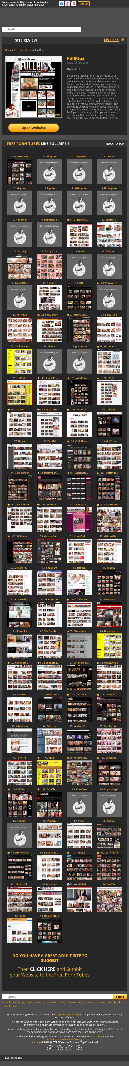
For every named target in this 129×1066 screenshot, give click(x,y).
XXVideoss (22, 726)
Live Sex (111, 39)
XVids (111, 378)
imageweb (81, 156)
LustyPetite (111, 852)
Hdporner (21, 219)
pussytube (81, 346)
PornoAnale (111, 662)
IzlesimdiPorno (52, 473)
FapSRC (51, 441)
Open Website (34, 127)
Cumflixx (52, 789)
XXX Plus (81, 694)
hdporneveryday (53, 219)
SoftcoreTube (52, 409)
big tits (31, 1002)
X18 (81, 283)
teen (96, 1002)
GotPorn (111, 441)
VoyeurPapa (111, 789)
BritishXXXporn (83, 219)
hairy (102, 1002)
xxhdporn (51, 156)
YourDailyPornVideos (86, 884)
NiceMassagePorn (84, 757)
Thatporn (111, 251)
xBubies (21, 821)
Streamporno (81, 631)
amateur (40, 1002)
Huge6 (22, 441)
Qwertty (51, 726)
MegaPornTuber (23, 409)
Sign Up (84, 3)
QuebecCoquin (52, 536)
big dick (118, 1002)
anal (90, 1002)
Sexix (81, 821)
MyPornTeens (22, 568)
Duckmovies (111, 631)
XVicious (111, 409)
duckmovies (22, 346)
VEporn (51, 821)
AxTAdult (22, 314)
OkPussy (52, 283)
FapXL (21, 916)
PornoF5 (22, 631)
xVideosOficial (22, 884)
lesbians (14, 1006)
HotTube (22, 378)
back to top (115, 143)
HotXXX (111, 694)
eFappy (111, 568)
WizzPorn (81, 378)
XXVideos (21, 536)
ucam (81, 251)
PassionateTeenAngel (86, 473)
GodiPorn (81, 599)
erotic (5, 1006)
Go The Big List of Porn (67, 1014)
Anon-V (111, 821)
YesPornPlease (82, 726)
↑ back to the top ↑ (13, 1057)
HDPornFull (21, 852)
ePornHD (111, 219)
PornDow (81, 789)
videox (51, 346)
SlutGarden (51, 314)
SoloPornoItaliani (84, 662)
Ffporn (51, 188)
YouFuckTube (51, 631)
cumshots (72, 1002)
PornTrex (22, 757)
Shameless (52, 378)
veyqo (110, 156)
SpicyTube (111, 314)
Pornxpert (111, 283)
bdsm (110, 1002)
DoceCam (51, 884)
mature (16, 1002)
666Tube (51, 504)
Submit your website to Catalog (64, 1039)
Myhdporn (81, 188)
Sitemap (36, 1042)
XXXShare (51, 568)
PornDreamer (111, 346)
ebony (62, 1002)
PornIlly (21, 251)
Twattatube (111, 473)
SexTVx (111, 884)
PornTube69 (21, 156)
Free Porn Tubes (23, 143)
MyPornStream (112, 536)
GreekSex (111, 757)
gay (24, 1002)
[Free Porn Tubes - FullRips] (94, 70)
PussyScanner (82, 504)
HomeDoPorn (82, 536)
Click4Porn (81, 441)
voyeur (82, 1002)
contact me (95, 1036)
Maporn (21, 188)
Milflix (81, 852)
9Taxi (52, 757)
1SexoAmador (112, 599)
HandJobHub (51, 916)
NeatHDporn (111, 504)
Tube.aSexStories (84, 314)
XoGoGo (81, 409)
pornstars (52, 1002)
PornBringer (22, 473)
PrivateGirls (22, 599)
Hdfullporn (110, 188)
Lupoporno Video (54, 662)
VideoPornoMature (25, 662)
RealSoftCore (21, 283)
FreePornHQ (52, 694)
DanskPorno (22, 504)
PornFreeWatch (112, 726)
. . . (21, 1006)
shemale (6, 1002)
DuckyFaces (51, 599)
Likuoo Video (51, 852)
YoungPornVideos (54, 251)
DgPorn (81, 568)
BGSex (22, 789)
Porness (22, 694)
